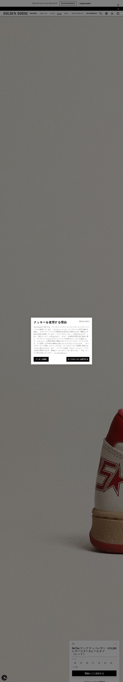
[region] (61, 341)
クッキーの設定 (41, 359)
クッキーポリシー (60, 353)
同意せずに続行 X (84, 321)
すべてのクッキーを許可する (78, 359)
